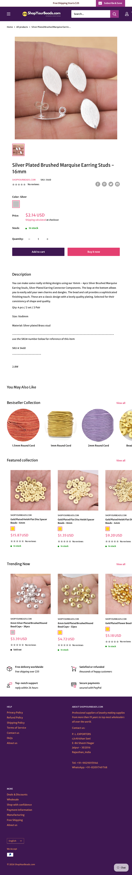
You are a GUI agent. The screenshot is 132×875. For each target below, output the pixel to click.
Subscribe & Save (113, 3)
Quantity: (17, 238)
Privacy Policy (15, 712)
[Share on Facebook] (97, 184)
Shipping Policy (16, 722)
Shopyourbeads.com (24, 179)
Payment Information (19, 809)
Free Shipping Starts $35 (66, 3)
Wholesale (13, 799)
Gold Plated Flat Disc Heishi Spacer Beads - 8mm (76, 521)
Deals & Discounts (17, 794)
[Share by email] (117, 184)
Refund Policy (15, 717)
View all (121, 403)
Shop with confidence (19, 804)
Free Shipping (15, 820)
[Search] (114, 14)
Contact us (13, 732)
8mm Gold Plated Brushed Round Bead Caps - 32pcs (75, 625)
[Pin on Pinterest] (104, 184)
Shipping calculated (35, 219)
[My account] (127, 14)
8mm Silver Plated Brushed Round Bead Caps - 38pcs (28, 625)
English (12, 841)
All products (22, 27)
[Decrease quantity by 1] (29, 239)
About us (12, 743)
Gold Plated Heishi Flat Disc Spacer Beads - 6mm (28, 521)
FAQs (10, 738)
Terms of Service (16, 727)
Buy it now (93, 251)
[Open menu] (8, 14)
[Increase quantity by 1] (47, 239)
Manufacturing (15, 814)
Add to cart (38, 251)
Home (10, 27)
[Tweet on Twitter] (110, 184)
